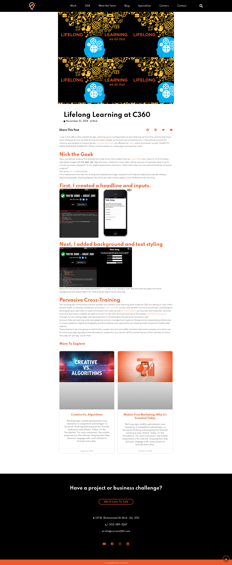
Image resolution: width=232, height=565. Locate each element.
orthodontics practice (156, 314)
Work (73, 6)
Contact (181, 6)
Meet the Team (107, 6)
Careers (164, 6)
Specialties (144, 6)
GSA (87, 6)
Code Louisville (111, 308)
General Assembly (105, 143)
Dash (131, 143)
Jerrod (72, 171)
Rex (103, 289)
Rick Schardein (128, 311)
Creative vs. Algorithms (87, 414)
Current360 (135, 159)
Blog (127, 6)
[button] (201, 6)
